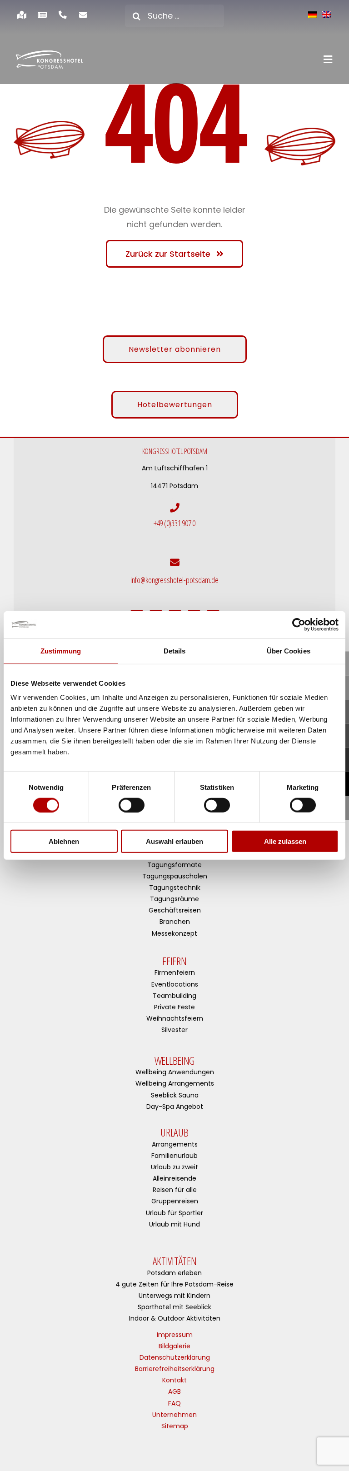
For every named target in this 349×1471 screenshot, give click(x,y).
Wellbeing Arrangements (174, 1083)
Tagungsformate (174, 864)
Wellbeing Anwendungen (174, 1072)
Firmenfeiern (175, 972)
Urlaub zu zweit (174, 1167)
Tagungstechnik (174, 887)
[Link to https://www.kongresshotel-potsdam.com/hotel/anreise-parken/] (22, 15)
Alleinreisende (174, 1178)
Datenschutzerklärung (175, 1357)
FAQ (174, 1403)
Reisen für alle (175, 1189)
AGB (174, 1391)
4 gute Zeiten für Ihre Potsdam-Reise (174, 1284)
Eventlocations (174, 984)
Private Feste (174, 1007)
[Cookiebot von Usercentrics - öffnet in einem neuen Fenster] (299, 624)
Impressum (175, 1334)
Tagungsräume (174, 898)
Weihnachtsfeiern (174, 1018)
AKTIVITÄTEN (175, 1260)
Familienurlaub (174, 1155)
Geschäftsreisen (175, 910)
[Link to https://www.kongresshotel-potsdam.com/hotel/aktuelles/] (42, 15)
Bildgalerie (174, 1346)
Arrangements (175, 1144)
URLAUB (174, 1132)
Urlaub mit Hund (174, 1224)
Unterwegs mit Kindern (174, 1295)
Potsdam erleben (174, 1272)
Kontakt (174, 1380)
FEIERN (174, 960)
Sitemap (174, 1426)
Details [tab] (175, 650)
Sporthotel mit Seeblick (174, 1306)
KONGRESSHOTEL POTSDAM (174, 451)
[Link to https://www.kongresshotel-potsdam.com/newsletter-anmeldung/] (83, 15)
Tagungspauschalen (174, 876)
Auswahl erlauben (174, 841)
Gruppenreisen (174, 1201)
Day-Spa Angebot (174, 1106)
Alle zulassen (285, 841)
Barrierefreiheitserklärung (174, 1368)
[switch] (132, 805)
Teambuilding (174, 995)
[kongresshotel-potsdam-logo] (49, 59)
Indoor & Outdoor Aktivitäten (174, 1318)
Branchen (175, 921)
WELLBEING (174, 1060)
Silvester (174, 1029)
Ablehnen (64, 841)
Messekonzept (174, 933)
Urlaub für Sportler (174, 1212)
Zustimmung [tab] (60, 650)
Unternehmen (174, 1414)
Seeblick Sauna (175, 1095)
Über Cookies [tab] (288, 650)
